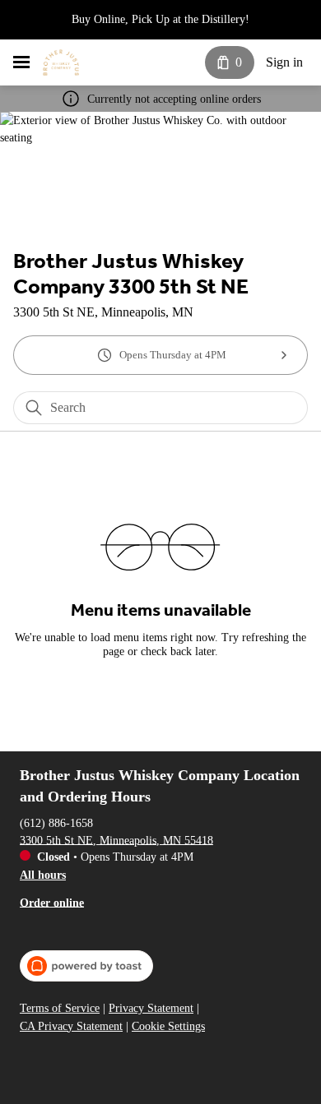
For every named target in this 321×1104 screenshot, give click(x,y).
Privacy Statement (151, 1008)
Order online (52, 902)
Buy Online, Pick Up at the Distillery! (160, 19)
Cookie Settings (168, 1026)
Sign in (284, 62)
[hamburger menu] (21, 62)
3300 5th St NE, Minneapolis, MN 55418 (116, 840)
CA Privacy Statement (71, 1026)
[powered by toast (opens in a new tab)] (86, 966)
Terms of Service (60, 1008)
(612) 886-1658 (56, 822)
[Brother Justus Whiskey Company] (61, 62)
